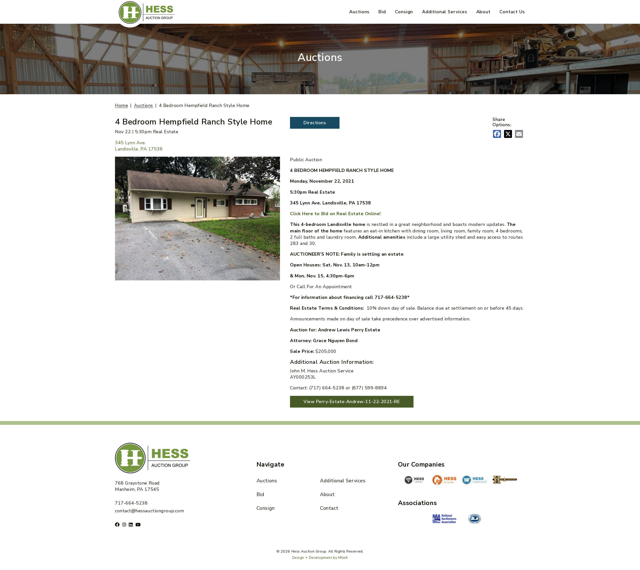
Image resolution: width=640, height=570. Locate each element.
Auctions (359, 12)
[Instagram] (124, 524)
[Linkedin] (131, 524)
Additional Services (444, 12)
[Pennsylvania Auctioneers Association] (474, 519)
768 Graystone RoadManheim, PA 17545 (137, 486)
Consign (404, 12)
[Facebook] (117, 524)
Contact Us (512, 12)
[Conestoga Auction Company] (474, 481)
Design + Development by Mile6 (320, 557)
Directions (315, 123)
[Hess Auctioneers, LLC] (504, 481)
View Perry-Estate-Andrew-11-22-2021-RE (352, 402)
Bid (382, 12)
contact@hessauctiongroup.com (149, 511)
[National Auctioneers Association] (444, 519)
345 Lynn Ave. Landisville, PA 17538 (138, 146)
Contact (329, 508)
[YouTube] (138, 524)
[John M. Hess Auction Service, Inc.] (444, 480)
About (483, 12)
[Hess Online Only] (414, 480)
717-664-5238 (131, 503)
